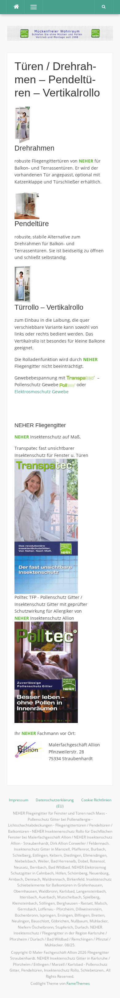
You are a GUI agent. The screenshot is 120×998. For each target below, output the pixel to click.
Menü (31, 7)
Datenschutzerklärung (55, 800)
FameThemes (78, 983)
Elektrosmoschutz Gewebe (41, 392)
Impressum (18, 800)
